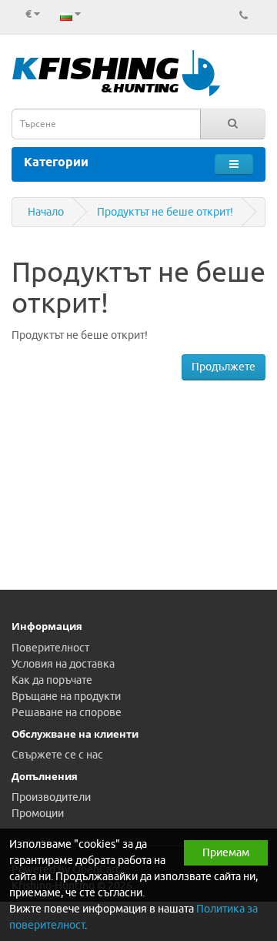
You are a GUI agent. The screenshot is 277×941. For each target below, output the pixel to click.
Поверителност (50, 648)
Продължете (223, 366)
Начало (46, 212)
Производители (51, 797)
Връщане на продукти (66, 696)
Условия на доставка (63, 664)
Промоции (38, 813)
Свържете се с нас (57, 755)
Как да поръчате (52, 680)
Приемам (225, 852)
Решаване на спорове (67, 712)
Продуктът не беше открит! (165, 212)
